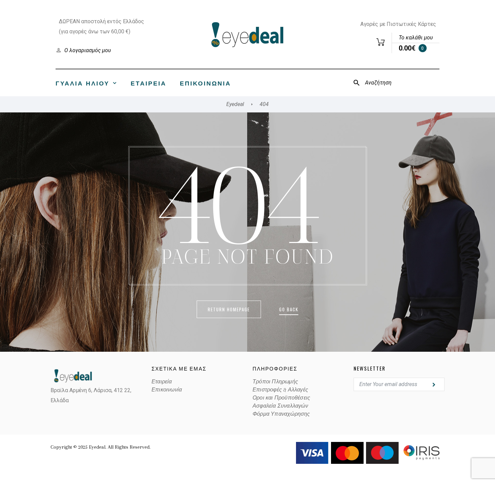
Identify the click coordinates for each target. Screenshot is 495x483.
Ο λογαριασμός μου (87, 50)
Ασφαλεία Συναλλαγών (280, 406)
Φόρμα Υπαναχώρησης (281, 414)
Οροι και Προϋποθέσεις (281, 398)
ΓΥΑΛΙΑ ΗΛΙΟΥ (82, 82)
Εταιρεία (148, 82)
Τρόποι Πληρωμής (275, 382)
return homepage (229, 309)
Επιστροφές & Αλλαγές (280, 390)
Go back (288, 309)
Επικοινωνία (205, 82)
